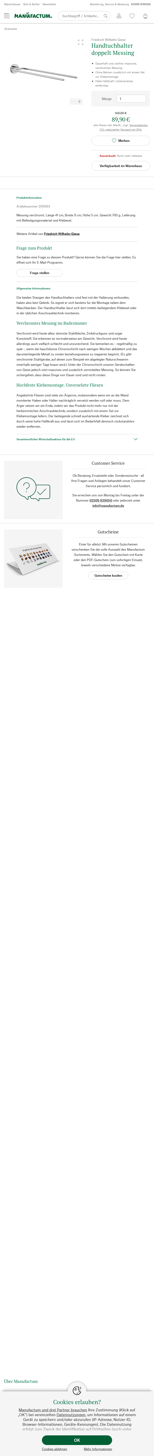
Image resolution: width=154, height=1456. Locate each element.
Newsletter (49, 4)
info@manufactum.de (108, 505)
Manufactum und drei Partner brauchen (53, 1410)
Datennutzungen (71, 1414)
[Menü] (7, 16)
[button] (80, 42)
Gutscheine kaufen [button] (108, 575)
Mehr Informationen (98, 1449)
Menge (106, 99)
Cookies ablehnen (54, 1449)
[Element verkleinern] (73, 101)
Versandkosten (138, 125)
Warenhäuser (12, 4)
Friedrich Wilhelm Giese (62, 234)
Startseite (10, 28)
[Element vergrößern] (79, 101)
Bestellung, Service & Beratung (120, 4)
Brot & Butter (31, 4)
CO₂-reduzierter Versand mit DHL (121, 129)
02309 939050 (100, 500)
